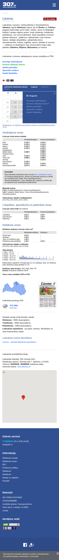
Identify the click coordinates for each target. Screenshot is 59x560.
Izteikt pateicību (9, 67)
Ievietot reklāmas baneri (13, 64)
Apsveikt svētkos (10, 70)
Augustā (34, 87)
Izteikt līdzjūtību (9, 73)
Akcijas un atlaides (10, 478)
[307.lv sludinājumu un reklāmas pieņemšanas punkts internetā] (10, 5)
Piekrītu (58, 553)
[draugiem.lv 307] (31, 545)
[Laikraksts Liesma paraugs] (48, 294)
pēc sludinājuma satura (43, 175)
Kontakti (5, 481)
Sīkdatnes (6, 471)
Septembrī (44, 87)
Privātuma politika (10, 468)
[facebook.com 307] (25, 545)
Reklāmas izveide (10, 458)
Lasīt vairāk (34, 556)
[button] (23, 397)
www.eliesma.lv (23, 366)
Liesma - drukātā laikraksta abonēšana (19, 342)
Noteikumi (6, 474)
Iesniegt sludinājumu (12, 62)
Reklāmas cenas (9, 461)
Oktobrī (6, 89)
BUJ (4, 464)
